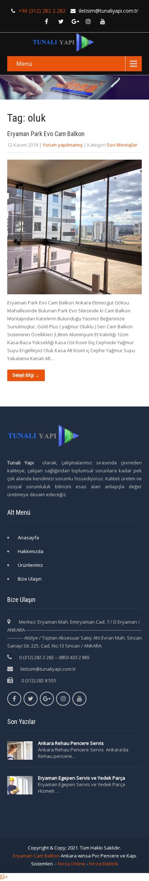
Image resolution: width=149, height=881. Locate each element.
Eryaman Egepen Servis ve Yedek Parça (81, 778)
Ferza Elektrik (103, 863)
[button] (3, 877)
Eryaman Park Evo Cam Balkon (46, 134)
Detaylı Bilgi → (26, 375)
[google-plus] (75, 21)
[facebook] (46, 21)
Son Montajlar (122, 145)
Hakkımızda (30, 551)
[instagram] (88, 21)
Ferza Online (71, 863)
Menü (24, 64)
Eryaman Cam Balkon (36, 855)
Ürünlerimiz (30, 565)
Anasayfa (28, 537)
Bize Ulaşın (30, 579)
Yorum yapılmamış (62, 145)
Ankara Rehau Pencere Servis (71, 743)
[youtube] (102, 21)
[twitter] (60, 21)
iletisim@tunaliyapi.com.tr (48, 669)
